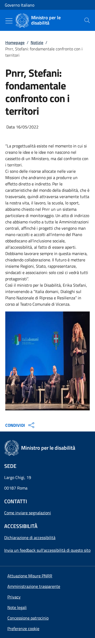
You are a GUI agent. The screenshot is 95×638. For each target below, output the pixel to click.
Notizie (37, 42)
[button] (23, 628)
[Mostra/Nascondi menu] (9, 21)
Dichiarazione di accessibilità (29, 537)
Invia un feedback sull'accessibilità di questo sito (47, 550)
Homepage (15, 42)
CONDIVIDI (15, 425)
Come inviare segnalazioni (27, 513)
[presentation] (87, 20)
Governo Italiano (19, 5)
